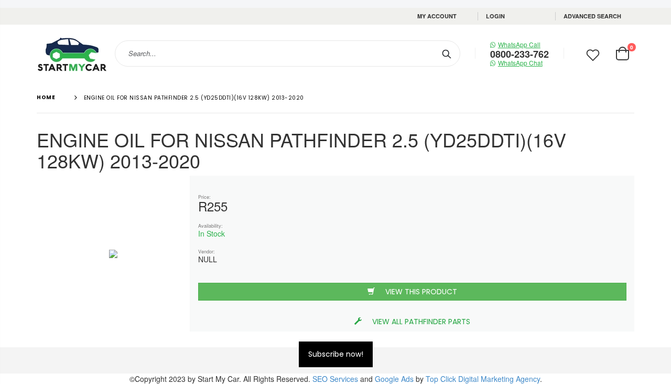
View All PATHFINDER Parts (421, 321)
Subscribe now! (335, 354)
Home (46, 97)
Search (447, 53)
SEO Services (335, 379)
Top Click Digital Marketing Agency (483, 379)
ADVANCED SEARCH (592, 16)
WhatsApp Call (519, 44)
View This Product (421, 291)
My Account (437, 16)
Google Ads (394, 379)
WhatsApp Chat (520, 62)
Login (495, 16)
